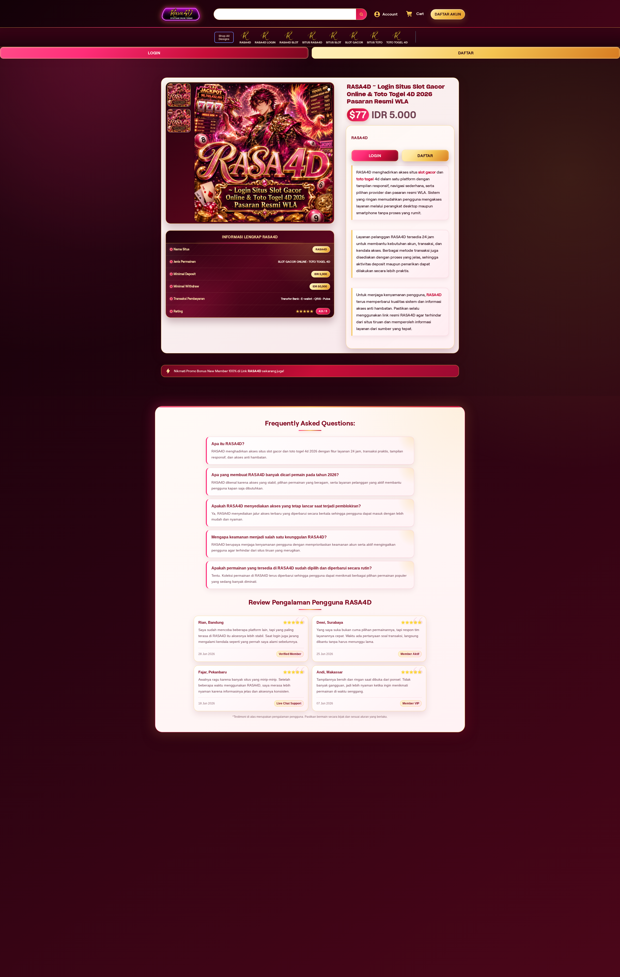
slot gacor (427, 172)
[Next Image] (329, 154)
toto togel (365, 179)
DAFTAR (466, 53)
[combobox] (285, 14)
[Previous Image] (198, 154)
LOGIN (154, 53)
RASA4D (434, 295)
